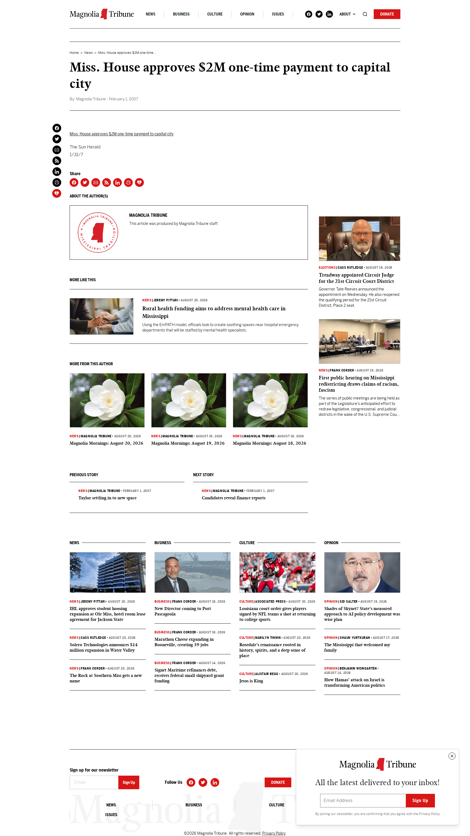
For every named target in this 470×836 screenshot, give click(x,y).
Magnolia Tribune (96, 436)
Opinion (247, 14)
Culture (214, 14)
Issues (278, 14)
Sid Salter (349, 601)
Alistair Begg (267, 674)
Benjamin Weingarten (358, 668)
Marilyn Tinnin (268, 638)
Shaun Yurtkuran (355, 638)
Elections (327, 268)
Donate (387, 14)
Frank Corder (342, 370)
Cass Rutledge (350, 268)
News (150, 14)
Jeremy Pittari (165, 300)
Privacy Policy (429, 814)
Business (181, 14)
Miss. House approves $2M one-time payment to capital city (122, 134)
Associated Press (270, 601)
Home (74, 53)
